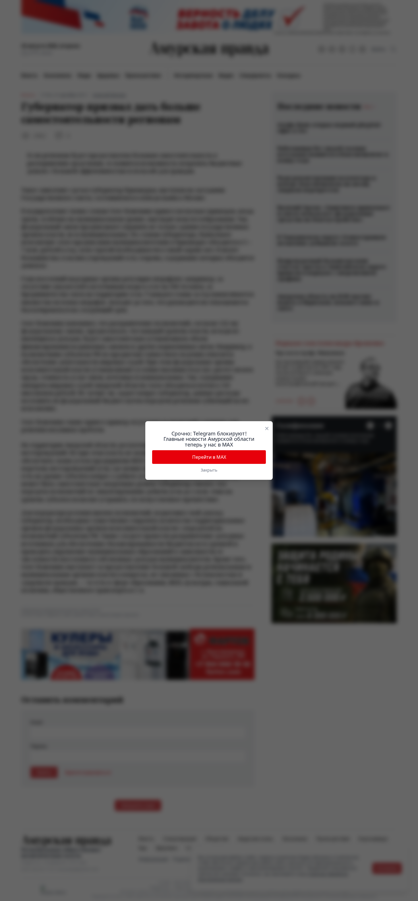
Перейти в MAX (209, 457)
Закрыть (209, 470)
